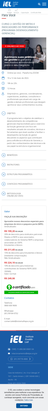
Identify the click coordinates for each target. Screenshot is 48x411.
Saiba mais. (28, 400)
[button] (24, 113)
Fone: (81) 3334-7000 (17, 383)
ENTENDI (24, 406)
